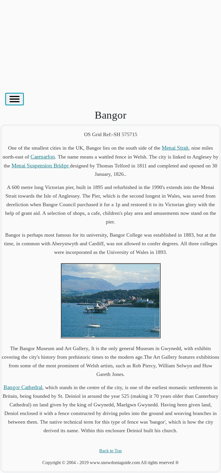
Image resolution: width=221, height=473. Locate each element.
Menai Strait (175, 148)
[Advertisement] (110, 43)
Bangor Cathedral (22, 387)
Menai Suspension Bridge (41, 166)
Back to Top (110, 450)
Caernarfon (43, 157)
